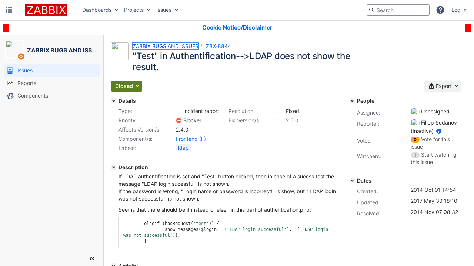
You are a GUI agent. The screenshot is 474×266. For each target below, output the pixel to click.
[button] (9, 10)
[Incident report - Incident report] (179, 111)
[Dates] (352, 180)
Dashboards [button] (96, 10)
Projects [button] (134, 10)
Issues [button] (163, 10)
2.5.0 (292, 120)
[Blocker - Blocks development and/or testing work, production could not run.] (179, 120)
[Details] (113, 100)
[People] (352, 100)
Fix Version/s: (244, 120)
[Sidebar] (92, 258)
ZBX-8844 (218, 46)
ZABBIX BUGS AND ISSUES (165, 46)
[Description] (113, 167)
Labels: (127, 148)
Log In (459, 10)
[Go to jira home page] (46, 10)
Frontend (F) (191, 139)
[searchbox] (398, 10)
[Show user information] (439, 131)
